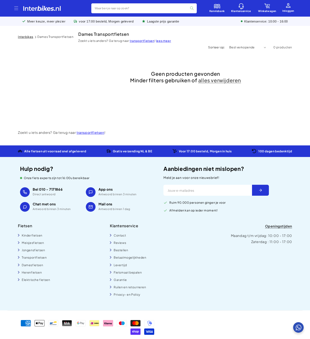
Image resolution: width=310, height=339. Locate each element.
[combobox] (144, 8)
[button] (16, 8)
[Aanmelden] (260, 190)
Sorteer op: (216, 47)
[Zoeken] (192, 8)
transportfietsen (142, 41)
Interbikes (25, 37)
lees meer (163, 41)
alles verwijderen (219, 80)
